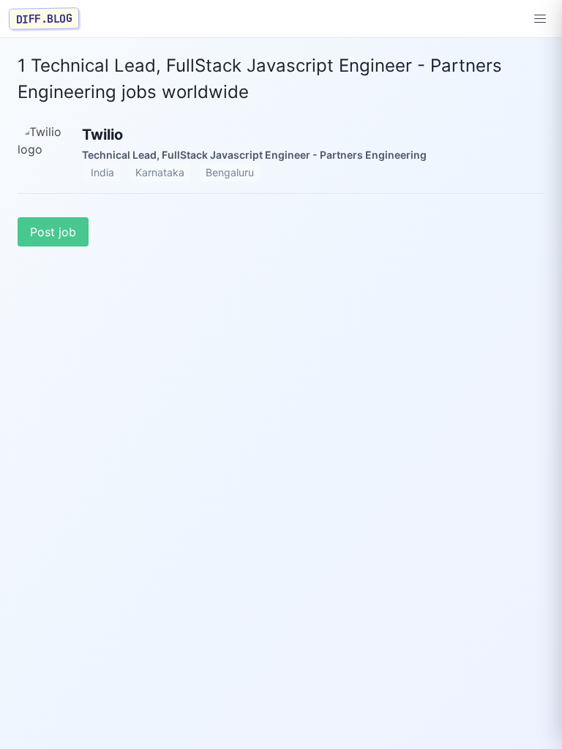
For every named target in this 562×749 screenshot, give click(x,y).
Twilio (102, 134)
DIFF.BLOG (44, 18)
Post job (53, 232)
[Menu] (540, 19)
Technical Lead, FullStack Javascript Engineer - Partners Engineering (254, 154)
